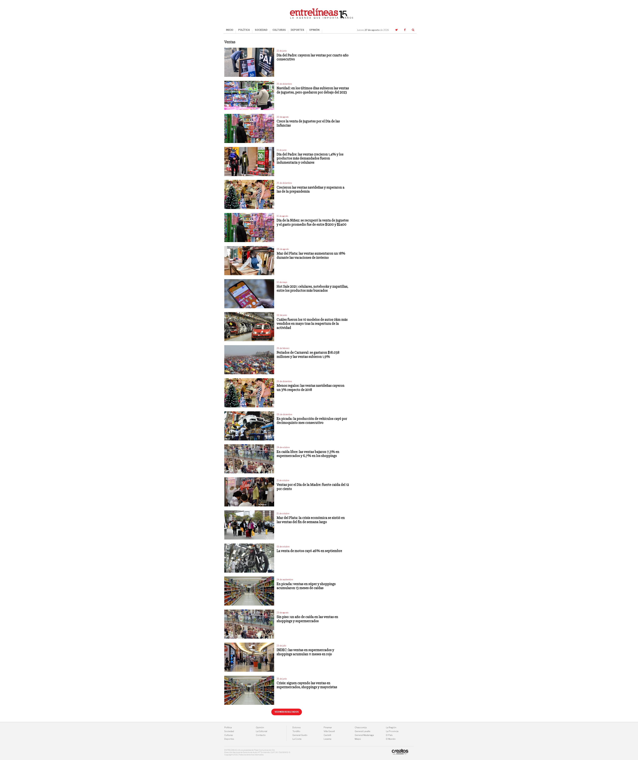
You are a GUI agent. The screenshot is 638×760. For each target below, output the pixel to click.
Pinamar (328, 727)
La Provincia (392, 731)
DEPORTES (297, 29)
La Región (391, 727)
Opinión (260, 727)
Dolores (296, 727)
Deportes (229, 739)
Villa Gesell (329, 731)
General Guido (299, 735)
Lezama (327, 739)
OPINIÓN (314, 29)
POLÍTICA (244, 29)
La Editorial (261, 731)
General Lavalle (362, 731)
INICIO (229, 29)
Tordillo (296, 731)
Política (228, 727)
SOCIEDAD (261, 29)
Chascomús (361, 727)
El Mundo (391, 739)
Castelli (327, 735)
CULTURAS (279, 29)
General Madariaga (364, 735)
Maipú (358, 739)
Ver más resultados (287, 712)
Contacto (261, 735)
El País (389, 735)
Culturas (228, 735)
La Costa (296, 739)
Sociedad (229, 731)
